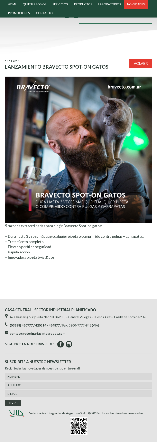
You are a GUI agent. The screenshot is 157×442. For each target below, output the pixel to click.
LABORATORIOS (109, 4)
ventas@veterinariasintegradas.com (37, 333)
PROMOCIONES (19, 13)
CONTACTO (44, 13)
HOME (12, 4)
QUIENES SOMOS (34, 4)
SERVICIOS (60, 4)
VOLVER (141, 63)
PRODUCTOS (83, 4)
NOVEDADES (136, 4)
